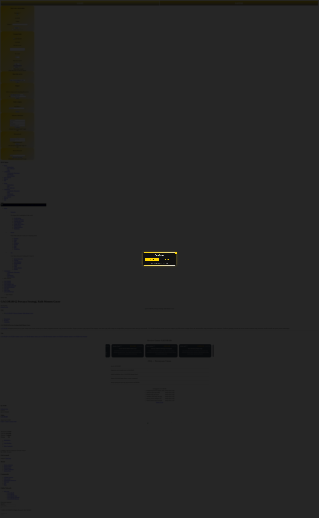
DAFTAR (167, 259)
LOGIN (152, 259)
